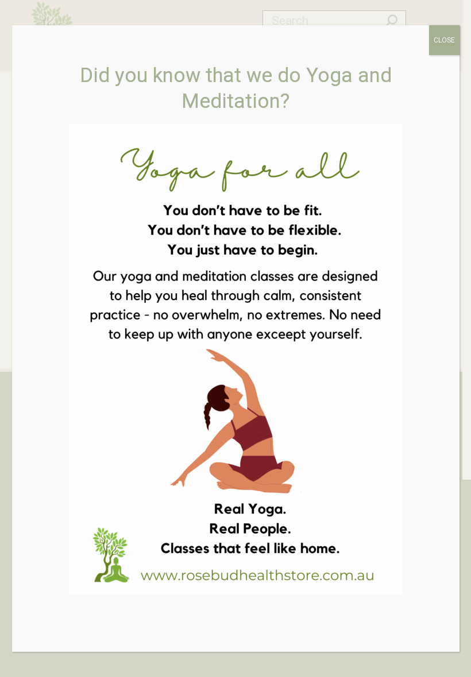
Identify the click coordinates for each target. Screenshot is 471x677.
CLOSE (444, 40)
